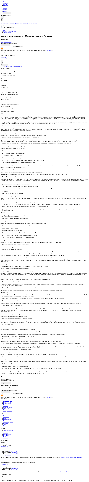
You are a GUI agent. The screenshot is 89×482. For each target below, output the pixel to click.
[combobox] (44, 18)
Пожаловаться (4, 64)
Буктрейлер (6, 404)
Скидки (24, 23)
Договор (5, 424)
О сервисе (5, 3)
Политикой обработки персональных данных (71, 457)
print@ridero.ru (14, 452)
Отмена (9, 382)
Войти (2, 17)
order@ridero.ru (17, 453)
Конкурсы (5, 5)
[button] (44, 20)
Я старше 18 (3, 382)
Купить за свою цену (18, 46)
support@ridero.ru (13, 451)
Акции (5, 9)
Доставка (5, 438)
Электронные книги (8, 430)
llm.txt (4, 425)
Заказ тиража (6, 408)
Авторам (5, 6)
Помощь (5, 11)
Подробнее (48, 50)
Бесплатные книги (7, 434)
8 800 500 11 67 (4, 446)
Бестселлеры (14, 23)
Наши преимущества (8, 422)
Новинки (5, 433)
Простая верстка (7, 402)
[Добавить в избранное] (2, 61)
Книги (4, 418)
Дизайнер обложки (7, 407)
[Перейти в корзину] (3, 25)
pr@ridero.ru (8, 455)
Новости (5, 8)
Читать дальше (4, 464)
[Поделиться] (2, 63)
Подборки (28, 23)
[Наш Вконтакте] (4, 476)
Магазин (5, 1)
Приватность (6, 420)
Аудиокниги (6, 431)
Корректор (5, 406)
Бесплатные (19, 23)
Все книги (3, 23)
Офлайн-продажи (7, 401)
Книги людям (34, 23)
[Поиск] (2, 20)
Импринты (8, 23)
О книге (2, 66)
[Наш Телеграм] (4, 477)
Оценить (9, 58)
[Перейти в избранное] (1, 25)
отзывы (6, 66)
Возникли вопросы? (8, 419)
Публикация (6, 409)
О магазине (6, 417)
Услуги (5, 4)
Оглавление (11, 66)
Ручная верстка (7, 403)
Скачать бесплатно (5, 45)
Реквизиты (5, 423)
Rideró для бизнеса (7, 411)
